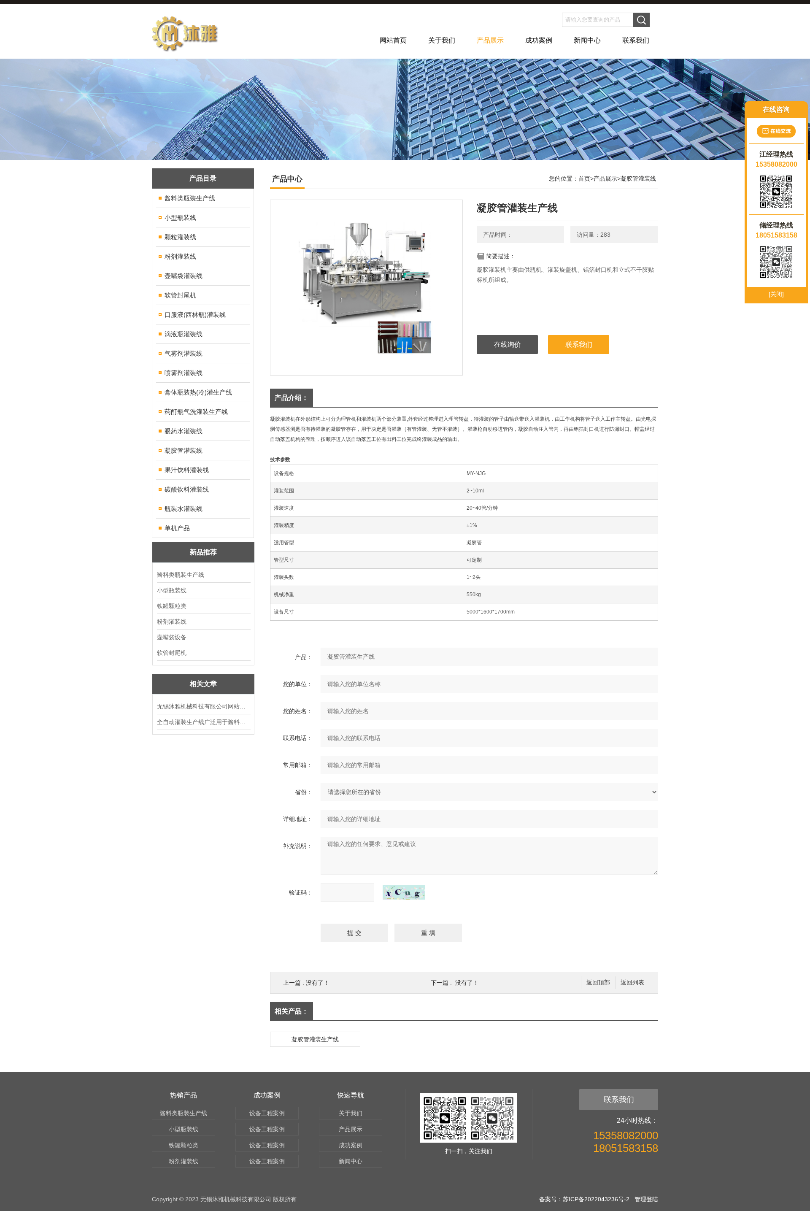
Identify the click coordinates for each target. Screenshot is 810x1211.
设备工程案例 (267, 1113)
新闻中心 (587, 40)
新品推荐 (203, 552)
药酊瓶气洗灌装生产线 (196, 411)
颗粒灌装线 (180, 237)
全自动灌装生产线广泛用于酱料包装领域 (203, 722)
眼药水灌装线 (183, 431)
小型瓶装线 (180, 217)
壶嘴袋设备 (171, 637)
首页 (584, 178)
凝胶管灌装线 (183, 450)
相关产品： (291, 1011)
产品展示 (490, 40)
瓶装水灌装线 (183, 508)
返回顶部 (598, 982)
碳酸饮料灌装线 (187, 489)
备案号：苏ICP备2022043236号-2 (584, 1199)
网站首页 (393, 40)
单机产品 (177, 528)
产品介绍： (291, 397)
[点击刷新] (404, 892)
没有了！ (317, 982)
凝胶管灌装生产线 (315, 1039)
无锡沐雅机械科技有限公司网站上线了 (203, 706)
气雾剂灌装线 (183, 353)
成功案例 (538, 40)
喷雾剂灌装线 (183, 372)
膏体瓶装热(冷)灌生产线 (198, 392)
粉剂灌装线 (180, 256)
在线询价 (507, 344)
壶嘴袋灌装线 (183, 275)
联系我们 (635, 40)
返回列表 (632, 982)
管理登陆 (646, 1199)
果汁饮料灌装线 (187, 469)
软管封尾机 (180, 295)
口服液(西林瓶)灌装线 (195, 314)
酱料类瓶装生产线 (190, 198)
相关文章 (203, 683)
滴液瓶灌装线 (183, 334)
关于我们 (441, 40)
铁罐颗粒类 (171, 606)
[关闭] (776, 294)
